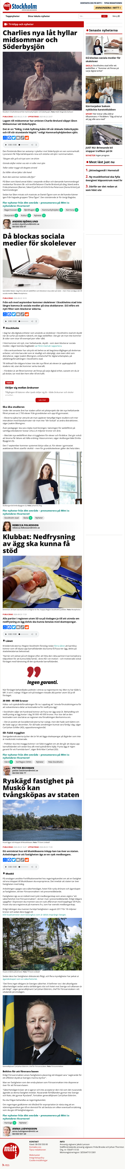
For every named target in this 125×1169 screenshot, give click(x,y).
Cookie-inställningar (38, 1160)
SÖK (104, 16)
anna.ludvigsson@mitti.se (25, 1131)
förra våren (59, 646)
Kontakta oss (35, 1147)
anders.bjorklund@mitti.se (25, 224)
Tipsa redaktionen (37, 1149)
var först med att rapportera (48, 346)
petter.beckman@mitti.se (25, 770)
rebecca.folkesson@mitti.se (26, 527)
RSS (7, 1165)
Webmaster (34, 1155)
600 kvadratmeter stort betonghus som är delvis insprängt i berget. (34, 914)
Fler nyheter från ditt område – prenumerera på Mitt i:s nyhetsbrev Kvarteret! (36, 204)
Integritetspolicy (36, 1157)
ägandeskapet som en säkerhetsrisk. (20, 979)
